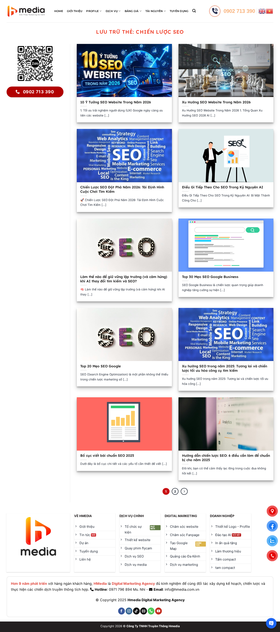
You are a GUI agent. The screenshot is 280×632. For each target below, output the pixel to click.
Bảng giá (132, 11)
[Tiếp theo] (184, 491)
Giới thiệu (74, 11)
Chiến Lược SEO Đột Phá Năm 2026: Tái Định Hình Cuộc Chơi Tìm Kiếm (122, 189)
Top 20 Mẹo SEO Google (100, 366)
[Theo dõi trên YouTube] (158, 611)
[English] (262, 10)
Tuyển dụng (179, 11)
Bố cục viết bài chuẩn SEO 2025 (107, 455)
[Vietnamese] (269, 10)
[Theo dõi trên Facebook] (121, 611)
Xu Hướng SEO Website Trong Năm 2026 (216, 102)
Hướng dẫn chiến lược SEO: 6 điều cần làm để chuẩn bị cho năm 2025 (226, 457)
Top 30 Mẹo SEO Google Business (210, 276)
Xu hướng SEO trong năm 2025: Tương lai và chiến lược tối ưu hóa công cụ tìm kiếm (224, 368)
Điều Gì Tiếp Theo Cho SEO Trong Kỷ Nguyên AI (222, 187)
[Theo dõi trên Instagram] (129, 611)
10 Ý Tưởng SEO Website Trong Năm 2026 (115, 102)
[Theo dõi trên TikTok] (136, 611)
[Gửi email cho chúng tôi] (143, 611)
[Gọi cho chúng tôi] (151, 611)
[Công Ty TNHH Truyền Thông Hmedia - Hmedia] (26, 11)
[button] (194, 11)
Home (58, 11)
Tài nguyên (154, 11)
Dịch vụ (112, 11)
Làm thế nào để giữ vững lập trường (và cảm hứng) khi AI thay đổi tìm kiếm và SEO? (123, 278)
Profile (92, 11)
